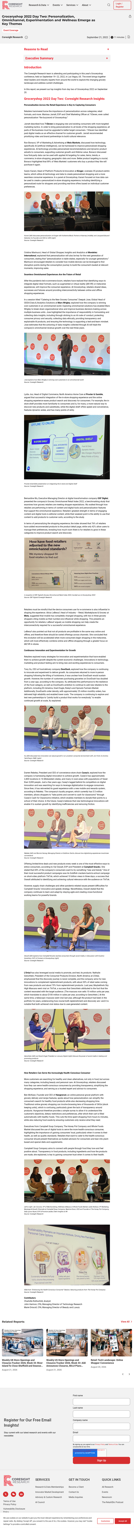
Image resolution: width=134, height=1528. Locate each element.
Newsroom (107, 1497)
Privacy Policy (100, 1444)
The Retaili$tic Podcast (112, 1502)
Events (105, 1492)
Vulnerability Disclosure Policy (14, 1510)
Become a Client (76, 1487)
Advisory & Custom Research (48, 1497)
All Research (107, 1487)
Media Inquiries (76, 1497)
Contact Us (74, 1492)
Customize (105, 1521)
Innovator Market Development (49, 1492)
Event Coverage (11, 30)
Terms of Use (113, 1444)
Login (118, 3)
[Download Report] (128, 37)
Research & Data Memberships (49, 1487)
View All (125, 1321)
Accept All (123, 1521)
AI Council (40, 1502)
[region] (67, 1520)
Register (120, 7)
